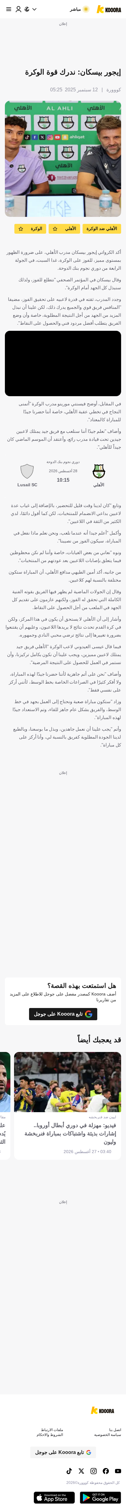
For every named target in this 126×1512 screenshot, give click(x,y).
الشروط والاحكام (50, 1435)
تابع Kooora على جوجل (58, 1014)
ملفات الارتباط (52, 1430)
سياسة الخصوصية (107, 1435)
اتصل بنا (115, 1430)
